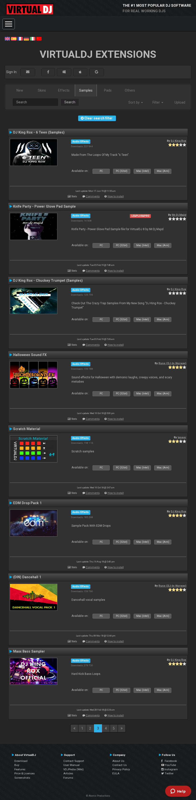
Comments (93, 196)
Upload (179, 102)
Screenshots (22, 777)
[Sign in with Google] (96, 72)
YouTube (170, 765)
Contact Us (119, 765)
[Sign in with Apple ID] (80, 72)
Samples (86, 90)
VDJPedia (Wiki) (73, 769)
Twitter (169, 773)
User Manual (71, 765)
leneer (182, 437)
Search (69, 102)
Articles (68, 773)
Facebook (170, 761)
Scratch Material (26, 429)
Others (130, 90)
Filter (156, 102)
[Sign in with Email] (27, 72)
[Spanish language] (13, 38)
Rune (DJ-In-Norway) (172, 363)
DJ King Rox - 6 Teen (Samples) (39, 132)
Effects (64, 90)
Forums (68, 777)
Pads (108, 90)
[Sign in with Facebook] (48, 72)
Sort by (134, 102)
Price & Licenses (24, 773)
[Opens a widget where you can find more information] (178, 792)
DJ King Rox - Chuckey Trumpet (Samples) (48, 280)
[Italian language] (32, 38)
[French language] (20, 38)
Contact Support (73, 761)
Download (20, 761)
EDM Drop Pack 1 (27, 503)
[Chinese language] (39, 38)
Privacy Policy (121, 769)
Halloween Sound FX (30, 355)
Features (19, 769)
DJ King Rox (178, 140)
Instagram (171, 769)
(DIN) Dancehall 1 (27, 577)
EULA (116, 773)
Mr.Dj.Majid (179, 214)
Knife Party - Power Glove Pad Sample (44, 206)
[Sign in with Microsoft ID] (64, 72)
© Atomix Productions (98, 795)
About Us (118, 761)
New (19, 90)
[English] (7, 38)
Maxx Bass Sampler (29, 651)
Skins (42, 90)
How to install (116, 196)
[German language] (26, 38)
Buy (16, 765)
